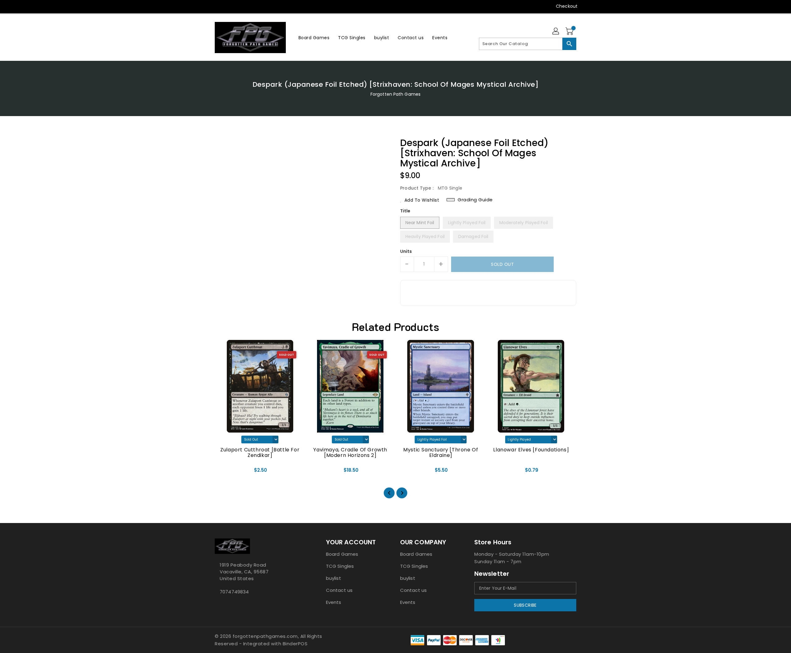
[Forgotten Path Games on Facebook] (206, 6)
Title (405, 211)
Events (333, 602)
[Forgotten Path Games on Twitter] (217, 6)
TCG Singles (340, 566)
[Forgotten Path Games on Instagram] (229, 6)
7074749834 (234, 591)
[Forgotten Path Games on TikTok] (265, 6)
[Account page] (556, 31)
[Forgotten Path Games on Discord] (241, 6)
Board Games (342, 554)
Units (406, 251)
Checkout (566, 6)
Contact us (339, 590)
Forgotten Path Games (395, 94)
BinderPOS (295, 643)
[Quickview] (224, 472)
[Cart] (570, 31)
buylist (333, 578)
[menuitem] (314, 37)
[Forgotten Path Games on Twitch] (253, 6)
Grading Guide (475, 200)
